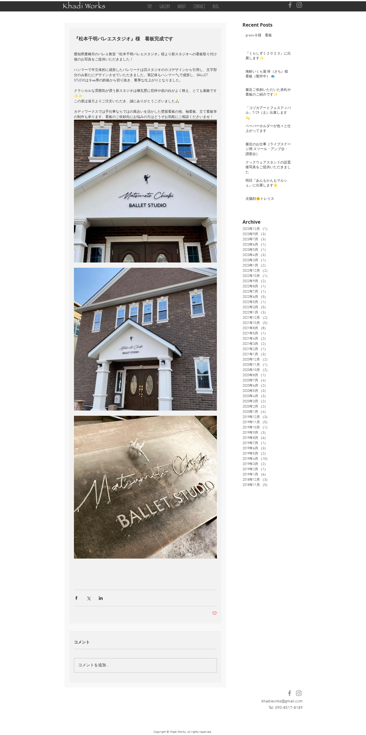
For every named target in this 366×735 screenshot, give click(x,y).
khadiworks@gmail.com (282, 701)
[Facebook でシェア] (76, 598)
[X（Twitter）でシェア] (88, 598)
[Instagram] (299, 5)
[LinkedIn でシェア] (100, 598)
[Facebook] (290, 5)
